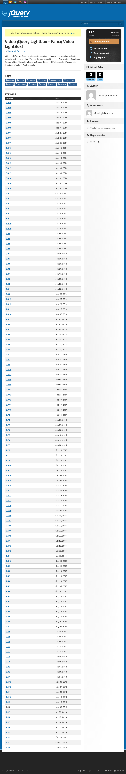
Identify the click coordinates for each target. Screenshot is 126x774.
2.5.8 (8, 571)
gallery (33, 84)
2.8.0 (8, 364)
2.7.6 (8, 430)
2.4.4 (8, 641)
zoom (74, 84)
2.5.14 (8, 541)
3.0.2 (8, 284)
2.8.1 (8, 359)
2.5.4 (8, 591)
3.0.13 (8, 193)
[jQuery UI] (10, 2)
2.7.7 (8, 425)
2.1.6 (8, 717)
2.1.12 (8, 687)
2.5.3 (8, 596)
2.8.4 (8, 344)
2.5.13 (8, 546)
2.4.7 (8, 626)
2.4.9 (8, 616)
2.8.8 (8, 324)
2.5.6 (8, 581)
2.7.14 (8, 390)
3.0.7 (8, 254)
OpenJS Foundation (114, 2)
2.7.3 (8, 445)
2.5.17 (8, 521)
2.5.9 (8, 566)
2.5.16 (8, 526)
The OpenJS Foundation (23, 771)
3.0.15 (8, 163)
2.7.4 (8, 440)
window (32, 80)
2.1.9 (8, 702)
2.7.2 (8, 450)
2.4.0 (8, 662)
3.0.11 (8, 213)
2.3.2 (8, 672)
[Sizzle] (20, 2)
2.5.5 (8, 586)
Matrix (110, 771)
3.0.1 (8, 289)
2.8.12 (8, 304)
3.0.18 (8, 118)
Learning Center (97, 771)
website (63, 84)
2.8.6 (8, 334)
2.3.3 (8, 667)
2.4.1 (8, 657)
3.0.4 (8, 274)
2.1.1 (8, 742)
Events (92, 2)
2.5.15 (8, 536)
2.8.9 (8, 319)
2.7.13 (8, 395)
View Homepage (101, 53)
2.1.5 (8, 722)
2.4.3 (8, 646)
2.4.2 (8, 651)
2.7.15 (8, 385)
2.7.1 (8, 455)
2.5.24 (8, 485)
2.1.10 (8, 697)
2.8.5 (8, 339)
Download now (101, 41)
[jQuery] (5, 2)
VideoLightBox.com (16, 51)
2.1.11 (8, 692)
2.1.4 (8, 727)
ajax (43, 84)
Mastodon (120, 771)
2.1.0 (8, 747)
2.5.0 (8, 611)
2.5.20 (8, 505)
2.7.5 (8, 435)
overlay (11, 80)
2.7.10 (8, 410)
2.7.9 (8, 415)
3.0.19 (8, 102)
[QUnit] (25, 2)
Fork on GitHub (101, 48)
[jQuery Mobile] (15, 2)
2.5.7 (8, 576)
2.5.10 (8, 561)
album (52, 84)
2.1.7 (8, 712)
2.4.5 (8, 636)
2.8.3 (8, 349)
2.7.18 (8, 369)
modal (21, 80)
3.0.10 (8, 223)
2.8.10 (8, 314)
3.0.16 (8, 148)
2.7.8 (8, 420)
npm (72, 32)
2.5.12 (8, 551)
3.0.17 (8, 133)
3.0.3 (8, 279)
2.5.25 (8, 480)
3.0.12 (8, 203)
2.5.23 (8, 490)
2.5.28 (8, 465)
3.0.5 (8, 269)
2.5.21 (8, 500)
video (10, 84)
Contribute (83, 2)
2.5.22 (8, 495)
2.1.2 (8, 737)
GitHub (84, 771)
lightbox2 (70, 80)
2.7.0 (8, 460)
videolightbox (56, 80)
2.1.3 (8, 732)
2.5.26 (8, 475)
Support (101, 2)
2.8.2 (8, 354)
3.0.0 (8, 294)
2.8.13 (8, 299)
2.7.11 (8, 405)
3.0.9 (8, 233)
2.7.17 (8, 374)
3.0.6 (8, 264)
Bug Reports (99, 57)
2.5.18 (8, 515)
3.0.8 (8, 243)
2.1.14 (8, 677)
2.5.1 (8, 606)
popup (43, 80)
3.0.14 (8, 178)
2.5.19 (8, 510)
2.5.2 (8, 601)
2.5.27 (8, 470)
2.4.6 (8, 631)
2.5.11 (8, 556)
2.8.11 (8, 309)
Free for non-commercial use (102, 128)
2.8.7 (8, 329)
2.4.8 (8, 621)
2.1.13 (8, 682)
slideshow (22, 84)
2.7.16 (8, 379)
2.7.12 (8, 400)
